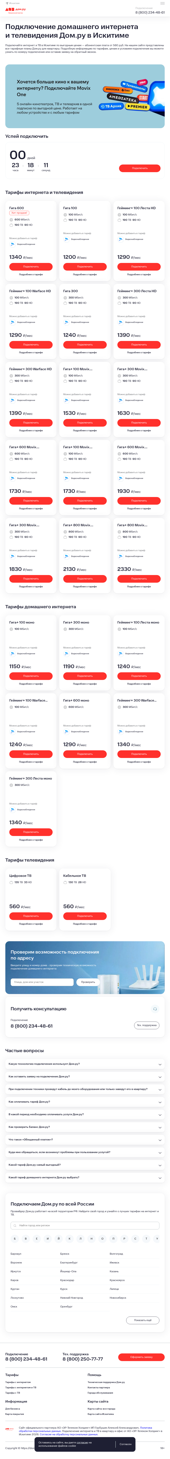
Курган (15, 1289)
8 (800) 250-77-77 (83, 1359)
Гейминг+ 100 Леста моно (138, 623)
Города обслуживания (100, 1393)
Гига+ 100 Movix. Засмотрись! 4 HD (78, 447)
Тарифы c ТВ (12, 1393)
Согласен (125, 1444)
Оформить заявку (141, 1357)
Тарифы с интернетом (18, 1382)
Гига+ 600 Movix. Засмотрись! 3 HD (24, 447)
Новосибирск (118, 1297)
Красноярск (117, 1280)
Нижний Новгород (71, 1297)
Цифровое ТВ (20, 876)
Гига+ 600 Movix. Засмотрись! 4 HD (132, 447)
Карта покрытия (14, 1414)
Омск (14, 1306)
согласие (82, 1442)
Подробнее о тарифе (31, 274)
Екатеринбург (69, 1262)
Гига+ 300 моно (76, 623)
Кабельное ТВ (74, 876)
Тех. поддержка (147, 1025)
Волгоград (116, 1253)
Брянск (64, 1253)
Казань (114, 1271)
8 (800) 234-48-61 (150, 13)
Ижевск (114, 1262)
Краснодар (67, 1280)
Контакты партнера (99, 1387)
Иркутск (16, 1271)
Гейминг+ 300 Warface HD (30, 369)
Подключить (140, 168)
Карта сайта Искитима (101, 1414)
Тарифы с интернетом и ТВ (20, 1387)
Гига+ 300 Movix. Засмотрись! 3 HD (132, 369)
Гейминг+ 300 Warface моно (135, 701)
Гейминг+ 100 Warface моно (27, 701)
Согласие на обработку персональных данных (69, 1434)
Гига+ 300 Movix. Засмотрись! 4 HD (24, 525)
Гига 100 (70, 208)
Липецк (114, 1289)
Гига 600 (16, 208)
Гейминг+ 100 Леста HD (136, 208)
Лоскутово (17, 1297)
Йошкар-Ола (68, 1271)
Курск (63, 1289)
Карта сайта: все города (101, 1409)
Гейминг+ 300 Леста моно (30, 779)
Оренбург (66, 1306)
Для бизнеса (12, 1409)
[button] (85, 49)
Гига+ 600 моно (76, 701)
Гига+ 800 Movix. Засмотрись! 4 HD (132, 525)
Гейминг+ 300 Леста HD (137, 291)
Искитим (14, 3)
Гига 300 (70, 291)
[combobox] (42, 982)
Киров (14, 1280)
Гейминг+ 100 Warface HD (30, 291)
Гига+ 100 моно (21, 623)
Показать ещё (143, 1320)
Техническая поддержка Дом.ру (106, 1382)
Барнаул (16, 1253)
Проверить (88, 982)
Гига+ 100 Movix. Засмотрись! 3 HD (78, 369)
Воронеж (16, 1262)
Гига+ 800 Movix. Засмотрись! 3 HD (78, 525)
